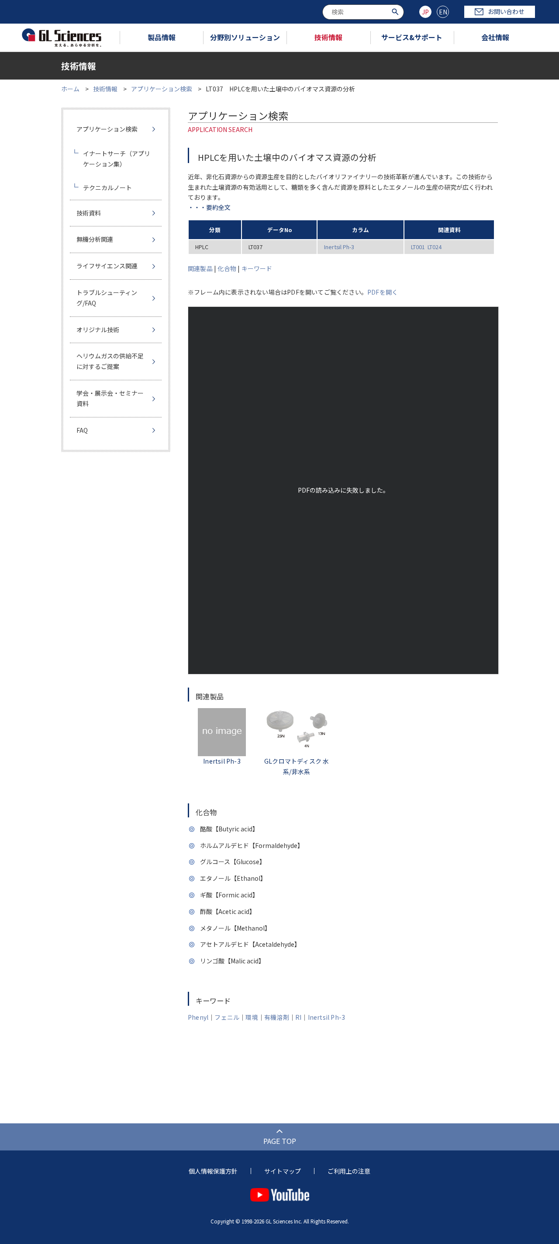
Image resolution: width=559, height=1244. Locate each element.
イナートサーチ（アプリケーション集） (116, 158)
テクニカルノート (107, 187)
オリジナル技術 (97, 329)
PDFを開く (382, 292)
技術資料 (88, 212)
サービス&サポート (411, 37)
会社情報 (495, 37)
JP (425, 11)
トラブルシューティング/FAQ (106, 297)
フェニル (226, 1017)
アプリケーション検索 (161, 88)
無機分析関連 (94, 239)
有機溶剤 (276, 1017)
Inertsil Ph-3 (339, 247)
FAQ (82, 430)
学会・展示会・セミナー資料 (110, 398)
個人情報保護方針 (213, 1171)
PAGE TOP (279, 1141)
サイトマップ (282, 1171)
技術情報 (328, 37)
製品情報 (162, 37)
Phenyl (198, 1017)
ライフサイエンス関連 (107, 265)
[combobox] (363, 12)
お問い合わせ (506, 11)
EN (443, 11)
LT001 (418, 247)
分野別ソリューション (245, 37)
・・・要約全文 (209, 207)
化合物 (226, 268)
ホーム (70, 88)
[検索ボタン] (396, 11)
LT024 (435, 247)
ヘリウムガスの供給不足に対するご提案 (110, 361)
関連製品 (200, 268)
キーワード (257, 268)
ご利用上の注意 (349, 1171)
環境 (251, 1017)
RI (298, 1017)
